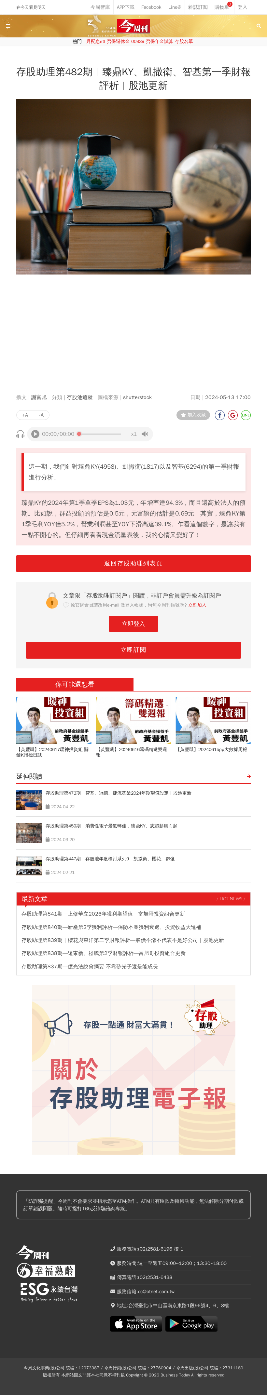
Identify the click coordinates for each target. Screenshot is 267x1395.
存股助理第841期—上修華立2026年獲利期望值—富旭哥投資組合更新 (103, 914)
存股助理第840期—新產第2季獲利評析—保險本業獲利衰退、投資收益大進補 (111, 927)
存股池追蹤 (80, 397)
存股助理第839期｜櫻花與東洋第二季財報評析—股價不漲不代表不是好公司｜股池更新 (122, 940)
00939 (137, 41)
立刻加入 (197, 605)
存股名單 (184, 41)
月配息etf (95, 41)
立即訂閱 (133, 649)
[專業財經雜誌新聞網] (133, 26)
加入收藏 (197, 415)
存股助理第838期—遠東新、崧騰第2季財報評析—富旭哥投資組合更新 (103, 953)
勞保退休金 (118, 41)
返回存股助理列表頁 (133, 563)
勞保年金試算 (159, 41)
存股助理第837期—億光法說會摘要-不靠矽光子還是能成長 (89, 966)
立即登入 (133, 623)
